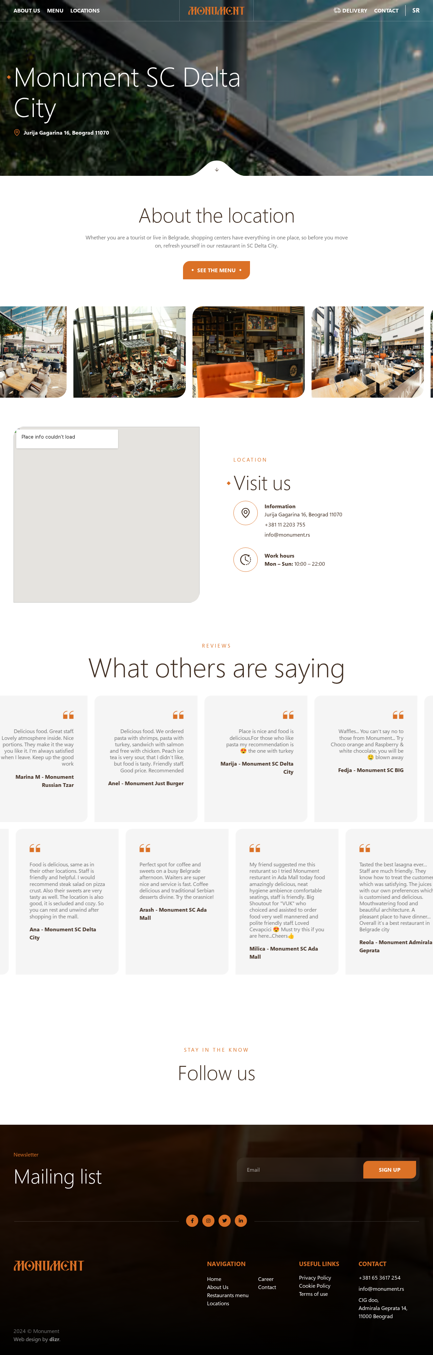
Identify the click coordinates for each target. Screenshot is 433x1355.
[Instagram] (208, 1221)
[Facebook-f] (192, 1221)
